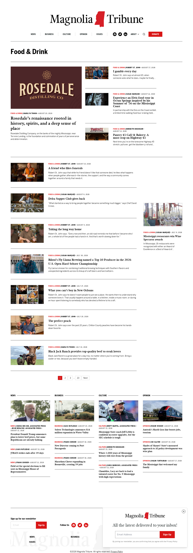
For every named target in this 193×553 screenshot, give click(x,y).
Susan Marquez (133, 94)
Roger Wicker (157, 426)
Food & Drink (16, 113)
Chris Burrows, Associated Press (122, 465)
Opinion (83, 34)
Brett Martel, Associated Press (121, 426)
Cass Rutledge (23, 449)
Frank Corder (22, 462)
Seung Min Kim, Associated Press (31, 426)
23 (78, 378)
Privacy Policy (172, 542)
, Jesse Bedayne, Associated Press (26, 428)
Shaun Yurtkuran (159, 461)
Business (49, 34)
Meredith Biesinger (134, 129)
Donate (155, 34)
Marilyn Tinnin (30, 113)
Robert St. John (133, 68)
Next (85, 378)
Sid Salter (155, 442)
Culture (67, 34)
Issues (99, 34)
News (33, 34)
